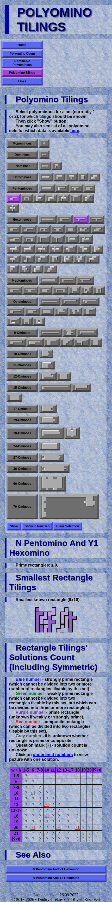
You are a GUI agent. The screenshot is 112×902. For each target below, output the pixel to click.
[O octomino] (39, 321)
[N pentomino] (14, 198)
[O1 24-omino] (49, 446)
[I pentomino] (47, 188)
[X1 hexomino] (42, 249)
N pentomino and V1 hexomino (56, 869)
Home (22, 45)
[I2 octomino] (47, 311)
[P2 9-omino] (52, 342)
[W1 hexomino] (42, 259)
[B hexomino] (97, 249)
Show (14, 526)
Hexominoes (22, 219)
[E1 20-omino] (72, 433)
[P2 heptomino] (30, 290)
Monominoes (22, 143)
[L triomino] (56, 166)
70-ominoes (22, 507)
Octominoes (22, 302)
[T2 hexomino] (58, 239)
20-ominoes (22, 433)
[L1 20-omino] (51, 433)
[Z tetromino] (94, 177)
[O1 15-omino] (14, 397)
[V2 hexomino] (70, 249)
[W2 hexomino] (14, 259)
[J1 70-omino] (69, 506)
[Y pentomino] (76, 188)
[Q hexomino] (37, 269)
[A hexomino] (13, 269)
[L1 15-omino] (55, 387)
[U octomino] (27, 321)
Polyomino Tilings (22, 73)
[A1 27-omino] (51, 457)
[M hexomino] (92, 259)
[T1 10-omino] (46, 354)
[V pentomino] (76, 198)
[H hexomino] (67, 259)
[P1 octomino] (15, 311)
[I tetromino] (46, 177)
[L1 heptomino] (67, 280)
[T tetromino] (71, 177)
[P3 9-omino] (16, 342)
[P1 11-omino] (47, 365)
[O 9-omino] (96, 342)
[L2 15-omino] (81, 387)
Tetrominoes (22, 177)
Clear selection (67, 526)
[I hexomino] (48, 219)
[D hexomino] (58, 229)
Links (22, 81)
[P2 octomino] (32, 311)
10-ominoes (22, 354)
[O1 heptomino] (86, 290)
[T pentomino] (39, 198)
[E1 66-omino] (52, 484)
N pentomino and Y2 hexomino (56, 878)
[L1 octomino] (70, 301)
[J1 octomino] (14, 321)
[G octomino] (75, 311)
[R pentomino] (63, 198)
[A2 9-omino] (67, 342)
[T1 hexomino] (72, 239)
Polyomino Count (22, 53)
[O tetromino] (83, 177)
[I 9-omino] (50, 332)
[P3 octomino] (89, 311)
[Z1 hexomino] (28, 249)
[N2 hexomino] (14, 239)
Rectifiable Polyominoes (22, 63)
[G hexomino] (84, 229)
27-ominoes (22, 457)
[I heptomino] (49, 280)
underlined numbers (53, 754)
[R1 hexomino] (86, 239)
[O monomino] (44, 143)
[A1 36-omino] (54, 468)
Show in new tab (37, 526)
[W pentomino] (88, 198)
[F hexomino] (43, 229)
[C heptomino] (60, 290)
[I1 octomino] (49, 301)
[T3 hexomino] (84, 249)
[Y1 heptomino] (85, 280)
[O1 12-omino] (64, 376)
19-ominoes (22, 420)
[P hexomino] (14, 229)
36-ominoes (22, 469)
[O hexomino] (71, 229)
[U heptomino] (99, 290)
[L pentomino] (62, 188)
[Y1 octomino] (89, 301)
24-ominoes (22, 446)
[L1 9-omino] (87, 332)
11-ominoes (22, 365)
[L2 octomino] (61, 311)
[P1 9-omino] (35, 342)
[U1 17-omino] (48, 408)
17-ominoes (22, 409)
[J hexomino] (55, 259)
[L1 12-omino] (48, 376)
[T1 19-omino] (49, 420)
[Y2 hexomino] (96, 219)
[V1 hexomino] (43, 239)
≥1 (32, 793)
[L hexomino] (65, 219)
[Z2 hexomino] (28, 259)
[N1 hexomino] (28, 229)
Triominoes (22, 166)
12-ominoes (22, 376)
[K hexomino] (25, 269)
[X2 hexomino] (56, 249)
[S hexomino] (50, 269)
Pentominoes (22, 188)
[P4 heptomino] (45, 290)
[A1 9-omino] (69, 332)
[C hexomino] (29, 239)
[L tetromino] (59, 177)
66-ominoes (22, 484)
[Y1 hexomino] (81, 219)
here (74, 130)
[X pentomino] (13, 208)
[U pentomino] (27, 198)
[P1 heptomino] (14, 290)
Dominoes (22, 155)
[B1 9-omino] (82, 342)
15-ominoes (22, 388)
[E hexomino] (79, 259)
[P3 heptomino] (74, 290)
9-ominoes (22, 333)
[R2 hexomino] (14, 249)
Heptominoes (22, 280)
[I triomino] (45, 166)
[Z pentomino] (51, 198)
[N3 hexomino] (98, 229)
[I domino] (44, 154)
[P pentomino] (89, 188)
